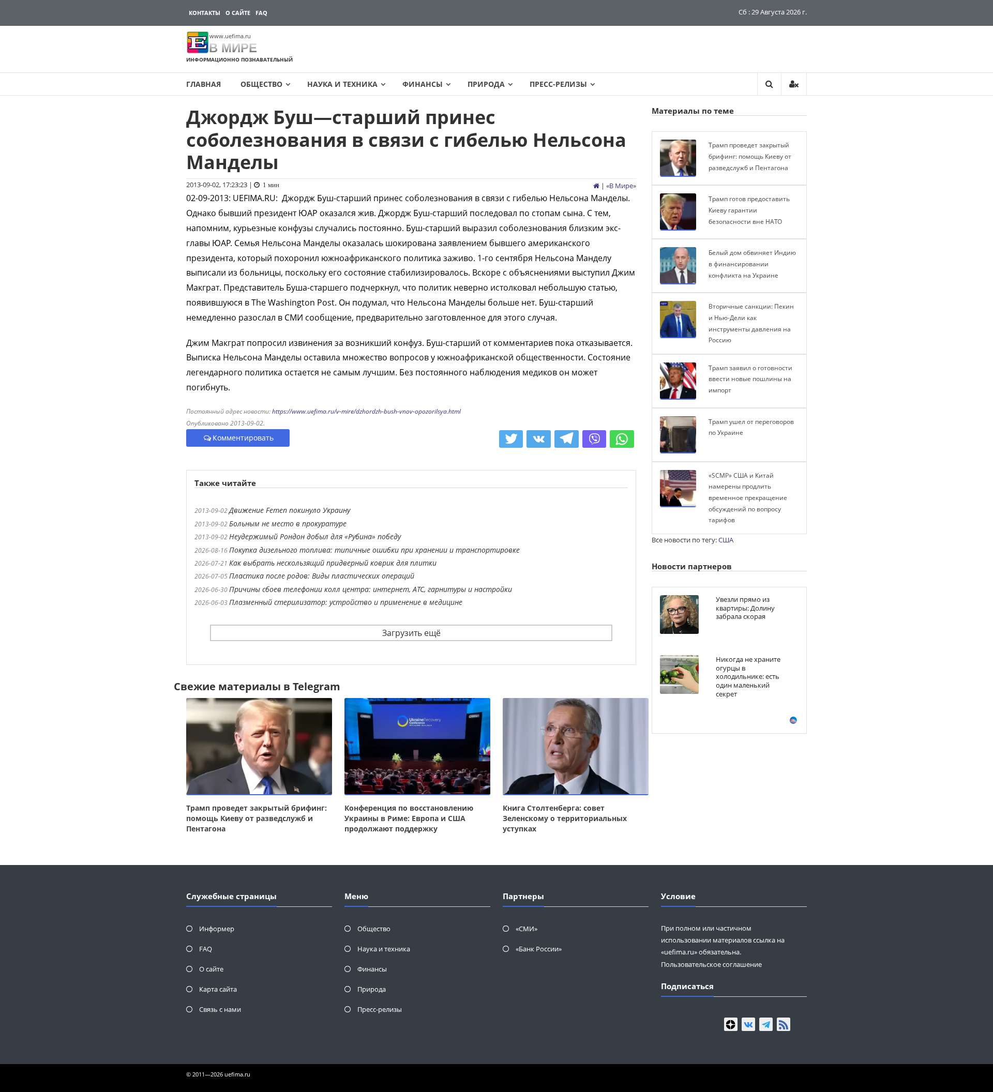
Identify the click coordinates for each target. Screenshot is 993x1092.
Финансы (422, 84)
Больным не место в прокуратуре (288, 523)
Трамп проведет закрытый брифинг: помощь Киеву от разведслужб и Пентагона (256, 818)
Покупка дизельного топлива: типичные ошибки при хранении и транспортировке (374, 550)
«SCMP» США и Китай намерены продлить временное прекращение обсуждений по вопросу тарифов (748, 497)
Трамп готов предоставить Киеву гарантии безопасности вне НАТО (749, 209)
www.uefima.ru (230, 36)
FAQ (261, 13)
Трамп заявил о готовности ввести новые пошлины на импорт (750, 379)
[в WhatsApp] (622, 439)
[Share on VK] (538, 439)
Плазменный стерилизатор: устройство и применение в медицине (345, 602)
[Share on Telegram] (566, 439)
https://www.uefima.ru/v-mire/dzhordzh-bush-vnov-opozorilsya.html (366, 411)
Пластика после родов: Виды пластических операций (321, 576)
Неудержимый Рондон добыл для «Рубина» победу (315, 536)
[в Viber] (594, 439)
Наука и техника (342, 84)
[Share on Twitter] (511, 439)
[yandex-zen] (731, 1024)
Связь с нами (220, 1009)
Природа (486, 84)
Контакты (204, 13)
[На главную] (596, 185)
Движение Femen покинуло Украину (289, 510)
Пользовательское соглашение (711, 964)
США (725, 539)
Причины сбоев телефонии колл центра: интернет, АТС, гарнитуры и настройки (370, 589)
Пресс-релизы (558, 84)
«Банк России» (539, 948)
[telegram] (766, 1024)
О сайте (237, 13)
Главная (203, 84)
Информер (216, 928)
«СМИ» (526, 928)
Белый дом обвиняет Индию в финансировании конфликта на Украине (752, 263)
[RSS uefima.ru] (783, 1024)
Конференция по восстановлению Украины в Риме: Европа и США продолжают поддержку (408, 818)
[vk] (748, 1024)
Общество (261, 84)
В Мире (621, 185)
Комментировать (243, 438)
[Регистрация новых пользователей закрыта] (793, 84)
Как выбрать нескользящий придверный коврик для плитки (333, 563)
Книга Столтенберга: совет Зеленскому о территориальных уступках (565, 818)
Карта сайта (218, 989)
